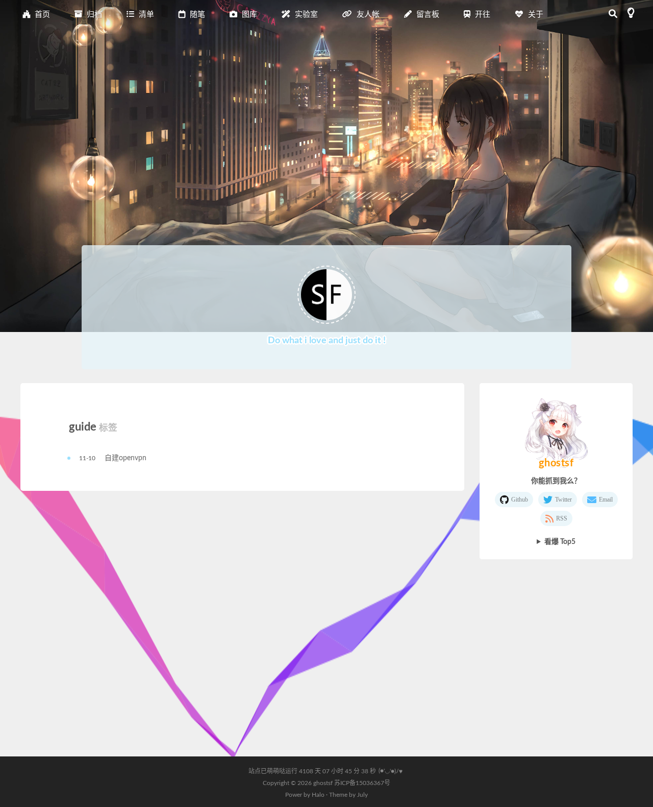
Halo (318, 795)
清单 (145, 14)
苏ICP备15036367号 (362, 783)
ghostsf (323, 783)
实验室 (305, 14)
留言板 (426, 14)
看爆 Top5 (559, 541)
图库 (248, 14)
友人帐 (367, 14)
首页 (41, 14)
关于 (534, 14)
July (362, 795)
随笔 (196, 14)
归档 (93, 14)
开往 (481, 14)
